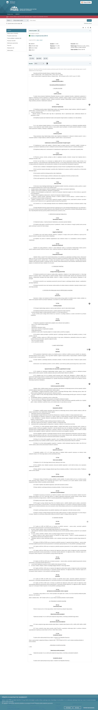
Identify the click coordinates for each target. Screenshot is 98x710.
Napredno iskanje (88, 23)
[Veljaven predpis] (29, 35)
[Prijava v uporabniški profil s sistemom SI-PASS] (86, 2)
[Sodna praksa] (89, 105)
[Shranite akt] (85, 27)
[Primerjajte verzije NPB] (47, 63)
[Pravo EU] (87, 230)
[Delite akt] (88, 27)
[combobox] (21, 20)
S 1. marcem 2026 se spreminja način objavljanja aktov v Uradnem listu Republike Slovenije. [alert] (28, 16)
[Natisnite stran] (90, 27)
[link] (10, 14)
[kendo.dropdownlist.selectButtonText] (27, 20)
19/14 (38, 40)
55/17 (41, 40)
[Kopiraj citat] (38, 30)
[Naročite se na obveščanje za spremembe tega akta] (83, 27)
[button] (60, 30)
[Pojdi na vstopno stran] (10, 3)
